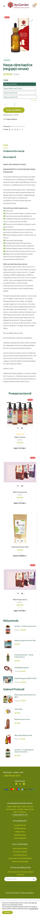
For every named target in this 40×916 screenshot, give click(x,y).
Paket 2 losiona (20, 437)
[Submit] (33, 879)
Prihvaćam (7, 912)
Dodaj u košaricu (14, 110)
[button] (31, 20)
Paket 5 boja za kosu (20, 492)
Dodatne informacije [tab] (13, 151)
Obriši (35, 100)
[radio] (19, 84)
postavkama (33, 908)
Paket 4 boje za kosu (20, 599)
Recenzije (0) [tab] (9, 157)
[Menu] (5, 5)
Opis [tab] (5, 145)
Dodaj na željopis (11, 119)
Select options (19, 448)
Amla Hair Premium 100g (20, 547)
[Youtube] (24, 784)
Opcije (5, 80)
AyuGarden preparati (18, 126)
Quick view (22, 428)
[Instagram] (20, 784)
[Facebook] (16, 784)
